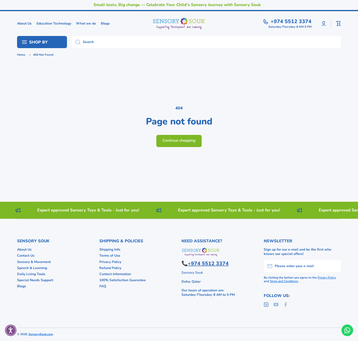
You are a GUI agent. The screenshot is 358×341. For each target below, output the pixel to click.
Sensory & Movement (34, 262)
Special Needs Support (35, 280)
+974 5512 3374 (291, 21)
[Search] (76, 42)
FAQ (102, 286)
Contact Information (115, 274)
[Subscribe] (335, 266)
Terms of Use (109, 255)
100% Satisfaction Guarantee (122, 280)
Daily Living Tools (31, 274)
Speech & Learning (32, 268)
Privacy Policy (110, 262)
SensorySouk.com (40, 334)
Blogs (21, 286)
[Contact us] (347, 330)
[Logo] (179, 23)
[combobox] (206, 42)
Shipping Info (109, 249)
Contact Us (26, 255)
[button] (338, 23)
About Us (24, 249)
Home (21, 55)
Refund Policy (110, 268)
